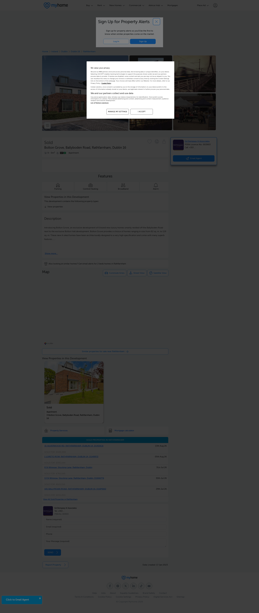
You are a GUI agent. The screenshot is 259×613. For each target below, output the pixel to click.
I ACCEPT (142, 112)
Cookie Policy (106, 83)
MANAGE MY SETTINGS (117, 112)
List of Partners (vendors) (99, 103)
